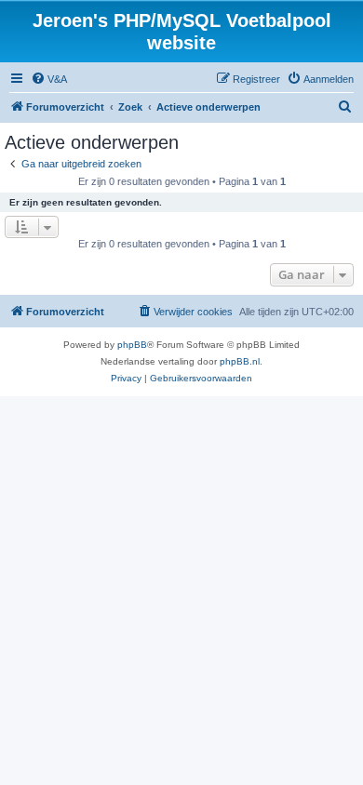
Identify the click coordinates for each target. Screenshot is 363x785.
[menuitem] (49, 79)
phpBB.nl (240, 361)
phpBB (132, 344)
